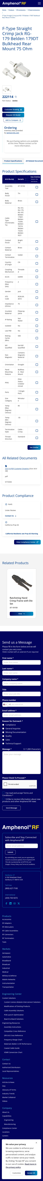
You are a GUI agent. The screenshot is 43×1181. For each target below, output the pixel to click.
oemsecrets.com (13, 133)
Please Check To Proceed (13, 778)
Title (4, 689)
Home (4, 10)
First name (7, 658)
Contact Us (9, 516)
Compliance (11, 725)
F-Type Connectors (34, 10)
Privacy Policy (14, 864)
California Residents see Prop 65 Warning (22, 534)
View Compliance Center (25, 542)
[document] (21, 1159)
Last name (7, 668)
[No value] (14, 3)
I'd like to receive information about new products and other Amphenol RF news (21, 800)
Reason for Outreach (11, 721)
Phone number (9, 700)
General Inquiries (13, 728)
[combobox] (6, 704)
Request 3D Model (13, 115)
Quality (9, 736)
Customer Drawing (12, 109)
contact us (29, 143)
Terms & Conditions (28, 864)
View (20, 614)
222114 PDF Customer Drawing (17, 469)
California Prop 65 (12, 525)
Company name (9, 679)
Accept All (31, 1173)
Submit (10, 852)
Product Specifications (13, 161)
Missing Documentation (16, 732)
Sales (8, 740)
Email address (8, 710)
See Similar (34, 447)
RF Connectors (21, 10)
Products (11, 10)
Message (6, 749)
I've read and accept (17, 794)
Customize (16, 1173)
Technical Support (13, 743)
